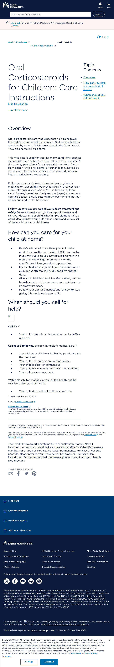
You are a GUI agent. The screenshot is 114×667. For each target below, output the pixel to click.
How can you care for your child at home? (94, 86)
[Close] (109, 640)
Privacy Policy (14, 437)
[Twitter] (6, 581)
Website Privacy (11, 567)
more (15, 25)
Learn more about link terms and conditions (68, 624)
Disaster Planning (95, 556)
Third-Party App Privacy (98, 551)
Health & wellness (17, 42)
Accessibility (10, 551)
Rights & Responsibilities (53, 567)
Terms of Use (90, 435)
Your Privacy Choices (51, 556)
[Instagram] (38, 581)
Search (98, 14)
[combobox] (50, 14)
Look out (15, 23)
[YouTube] (22, 581)
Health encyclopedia (42, 45)
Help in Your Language (15, 562)
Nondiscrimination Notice (16, 556)
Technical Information (97, 562)
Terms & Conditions (50, 562)
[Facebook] (14, 581)
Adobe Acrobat (38, 630)
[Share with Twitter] (26, 473)
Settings (29, 662)
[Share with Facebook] (18, 473)
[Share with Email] (11, 473)
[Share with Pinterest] (34, 473)
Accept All (49, 662)
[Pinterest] (30, 581)
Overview (89, 77)
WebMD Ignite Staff (24, 402)
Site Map (91, 567)
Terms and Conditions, (80, 653)
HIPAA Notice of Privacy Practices (57, 551)
